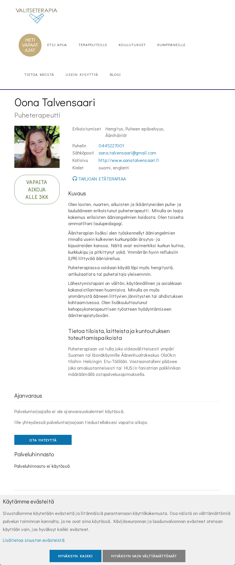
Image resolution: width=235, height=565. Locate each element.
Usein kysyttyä (82, 74)
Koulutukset (132, 44)
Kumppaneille (171, 44)
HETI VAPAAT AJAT (30, 45)
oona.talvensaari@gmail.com (127, 153)
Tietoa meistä (39, 74)
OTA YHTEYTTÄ (43, 439)
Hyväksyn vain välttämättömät (144, 555)
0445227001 (111, 145)
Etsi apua (57, 44)
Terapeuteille (93, 44)
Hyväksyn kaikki (75, 555)
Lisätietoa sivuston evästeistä (33, 540)
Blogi (115, 74)
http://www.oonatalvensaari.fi (129, 160)
